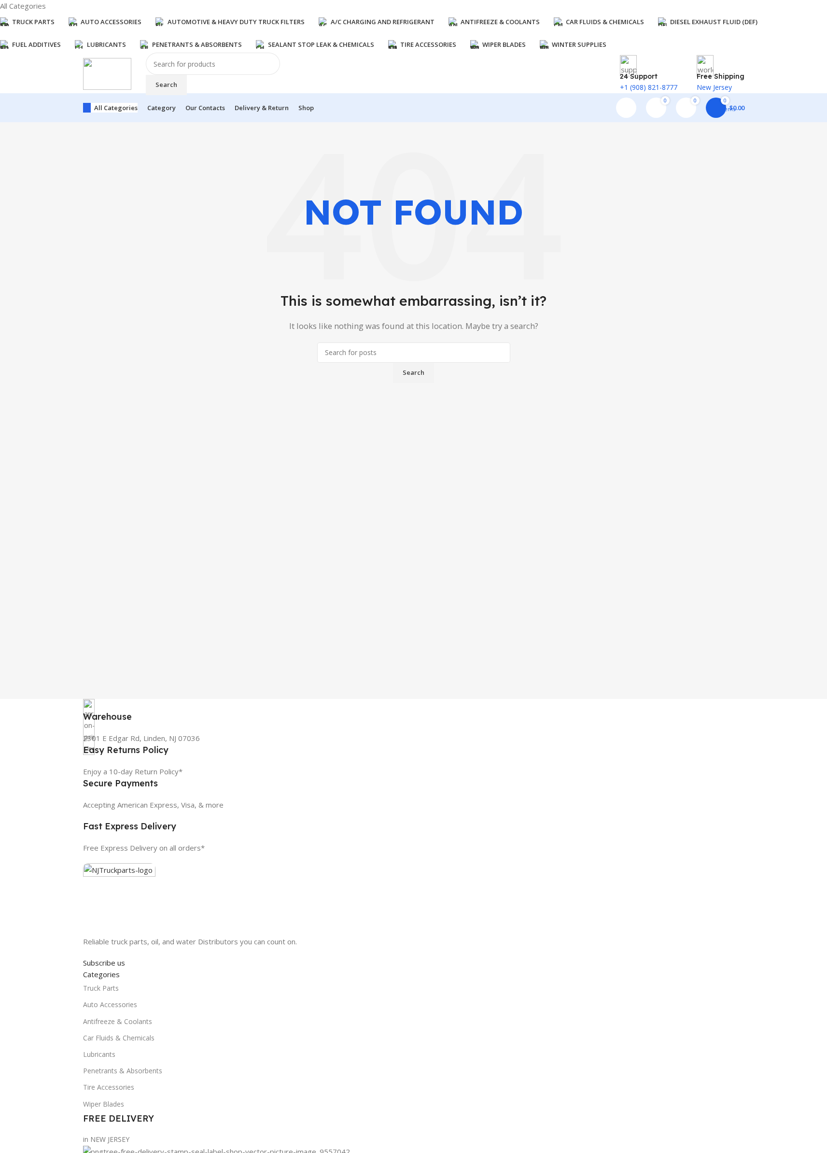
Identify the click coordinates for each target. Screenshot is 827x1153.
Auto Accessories (110, 1004)
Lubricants (99, 1054)
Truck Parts (101, 988)
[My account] (626, 107)
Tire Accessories (108, 1087)
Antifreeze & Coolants (117, 1021)
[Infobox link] (413, 711)
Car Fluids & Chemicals (118, 1037)
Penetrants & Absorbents (122, 1070)
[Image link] (119, 898)
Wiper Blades (103, 1104)
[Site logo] (107, 73)
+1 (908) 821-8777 (648, 87)
